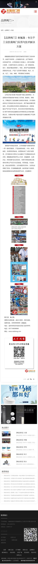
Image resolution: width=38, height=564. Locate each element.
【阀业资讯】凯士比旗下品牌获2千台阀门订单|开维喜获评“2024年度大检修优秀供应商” (19, 489)
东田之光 (19, 555)
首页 (2, 30)
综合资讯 (12, 552)
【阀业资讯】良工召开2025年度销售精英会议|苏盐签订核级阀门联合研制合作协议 (19, 487)
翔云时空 (33, 552)
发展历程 (3, 542)
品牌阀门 (6, 20)
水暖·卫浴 (10, 549)
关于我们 (3, 537)
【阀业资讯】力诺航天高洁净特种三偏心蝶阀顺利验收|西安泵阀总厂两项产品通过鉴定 (19, 478)
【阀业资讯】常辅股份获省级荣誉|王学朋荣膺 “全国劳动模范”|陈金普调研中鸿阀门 (19, 495)
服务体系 (3, 540)
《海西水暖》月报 (15, 540)
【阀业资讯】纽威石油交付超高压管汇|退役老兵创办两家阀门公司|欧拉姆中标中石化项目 (19, 498)
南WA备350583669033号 (28, 560)
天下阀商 (18, 549)
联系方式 (13, 537)
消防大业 (25, 549)
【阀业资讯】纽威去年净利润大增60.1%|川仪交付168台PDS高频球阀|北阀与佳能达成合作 (19, 501)
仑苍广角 (19, 552)
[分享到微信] (31, 379)
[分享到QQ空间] (34, 379)
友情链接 (4, 531)
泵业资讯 (26, 552)
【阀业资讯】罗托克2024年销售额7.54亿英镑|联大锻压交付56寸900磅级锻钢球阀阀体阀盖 (19, 484)
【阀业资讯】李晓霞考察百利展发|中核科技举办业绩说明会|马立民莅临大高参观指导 (19, 481)
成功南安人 (5, 552)
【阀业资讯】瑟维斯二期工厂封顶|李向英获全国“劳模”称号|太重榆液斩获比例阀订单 (19, 492)
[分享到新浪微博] (28, 379)
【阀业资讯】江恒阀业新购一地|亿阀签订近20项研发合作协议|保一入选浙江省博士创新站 (19, 475)
